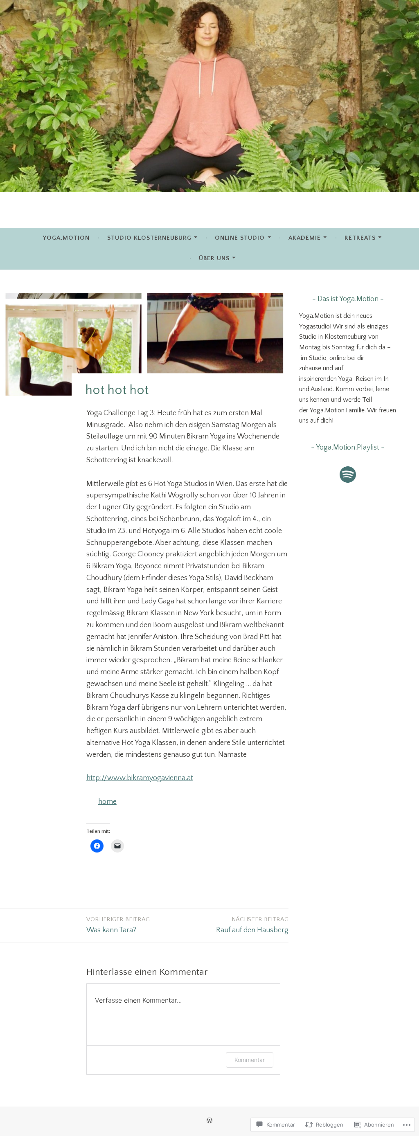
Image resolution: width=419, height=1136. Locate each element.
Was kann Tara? (118, 925)
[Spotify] (348, 474)
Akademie (304, 237)
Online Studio (240, 237)
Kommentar (249, 1059)
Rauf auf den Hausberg (252, 925)
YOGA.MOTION (66, 237)
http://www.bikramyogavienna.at (139, 778)
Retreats (360, 237)
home (107, 802)
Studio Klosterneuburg (149, 237)
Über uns (214, 258)
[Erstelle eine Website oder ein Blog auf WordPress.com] (209, 1121)
